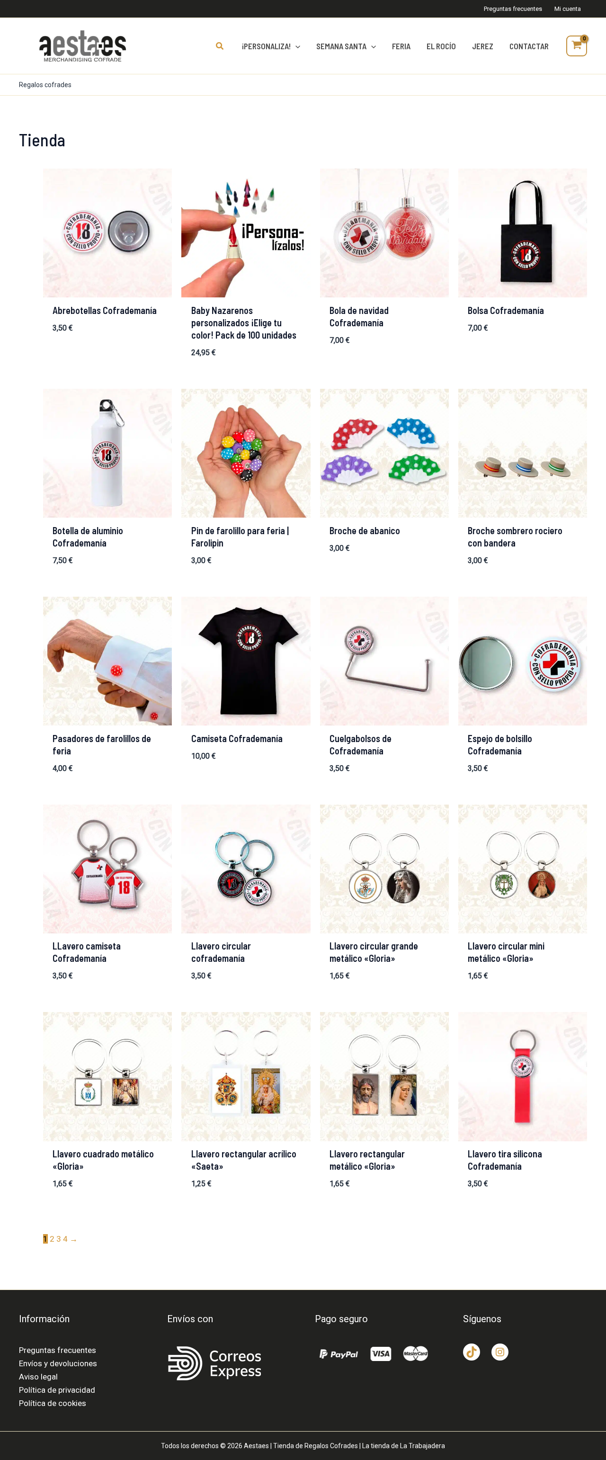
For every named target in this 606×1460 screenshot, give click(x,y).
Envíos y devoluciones (58, 1363)
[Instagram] (499, 1352)
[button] (220, 46)
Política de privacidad (57, 1390)
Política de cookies (52, 1403)
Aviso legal (38, 1376)
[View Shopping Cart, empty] (576, 46)
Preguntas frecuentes (57, 1350)
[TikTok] (471, 1352)
